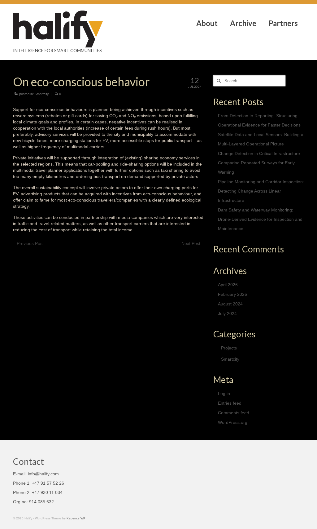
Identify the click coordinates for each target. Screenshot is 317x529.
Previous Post (30, 243)
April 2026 (228, 284)
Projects (229, 347)
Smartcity (42, 94)
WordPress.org (232, 422)
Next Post (190, 243)
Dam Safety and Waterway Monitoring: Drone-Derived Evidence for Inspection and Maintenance (260, 219)
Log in (224, 393)
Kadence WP (76, 518)
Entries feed (229, 403)
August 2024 (230, 303)
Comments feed (233, 412)
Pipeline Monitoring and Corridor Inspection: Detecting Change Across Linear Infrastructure (261, 191)
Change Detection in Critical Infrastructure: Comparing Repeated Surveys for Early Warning (259, 163)
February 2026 (232, 294)
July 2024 (227, 313)
